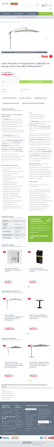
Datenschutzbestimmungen (45, 426)
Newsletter (18, 416)
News (16, 411)
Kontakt (27, 411)
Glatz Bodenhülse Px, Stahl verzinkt (13, 269)
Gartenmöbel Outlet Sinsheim (31, 429)
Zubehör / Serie (40, 98)
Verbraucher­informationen (29, 423)
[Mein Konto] (50, 5)
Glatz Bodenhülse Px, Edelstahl (36, 269)
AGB (26, 413)
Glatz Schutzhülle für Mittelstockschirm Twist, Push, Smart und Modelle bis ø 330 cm (14, 317)
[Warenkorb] (50, 9)
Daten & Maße (25, 98)
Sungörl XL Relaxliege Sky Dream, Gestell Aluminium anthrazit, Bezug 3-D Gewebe (39, 316)
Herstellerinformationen (33, 103)
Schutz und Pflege (18, 414)
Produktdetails (9, 98)
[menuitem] (42, 5)
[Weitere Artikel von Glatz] (47, 56)
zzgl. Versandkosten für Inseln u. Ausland (12, 76)
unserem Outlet (36, 228)
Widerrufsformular (30, 420)
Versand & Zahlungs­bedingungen (31, 416)
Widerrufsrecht (29, 419)
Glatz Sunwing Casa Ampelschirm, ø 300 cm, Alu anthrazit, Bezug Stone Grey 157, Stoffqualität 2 (39, 364)
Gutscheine (28, 426)
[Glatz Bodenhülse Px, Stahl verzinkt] (14, 257)
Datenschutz (18, 424)
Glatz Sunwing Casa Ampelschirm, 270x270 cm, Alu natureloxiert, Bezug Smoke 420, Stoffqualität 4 (14, 364)
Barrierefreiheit (19, 422)
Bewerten (11, 86)
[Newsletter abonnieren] (50, 421)
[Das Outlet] (14, 5)
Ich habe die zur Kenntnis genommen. (45, 426)
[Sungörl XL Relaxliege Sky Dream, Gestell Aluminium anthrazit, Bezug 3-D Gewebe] (39, 304)
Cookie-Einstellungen (19, 419)
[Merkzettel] (48, 5)
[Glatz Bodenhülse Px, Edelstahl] (39, 257)
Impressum (18, 426)
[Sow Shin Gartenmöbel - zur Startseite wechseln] (5, 5)
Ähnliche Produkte (11, 103)
